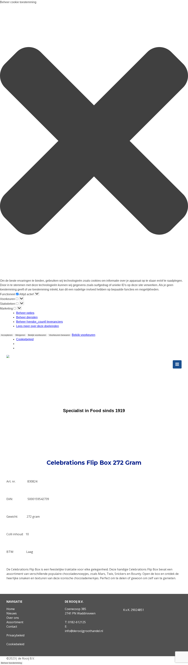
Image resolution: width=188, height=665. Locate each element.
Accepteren (6, 335)
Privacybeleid (15, 635)
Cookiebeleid (25, 339)
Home (10, 609)
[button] (94, 141)
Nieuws (11, 613)
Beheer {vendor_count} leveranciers (39, 321)
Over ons (12, 618)
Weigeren (20, 335)
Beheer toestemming (11, 663)
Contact (11, 627)
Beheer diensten (27, 317)
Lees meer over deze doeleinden (37, 326)
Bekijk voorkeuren (37, 335)
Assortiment (14, 622)
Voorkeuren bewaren (59, 335)
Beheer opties (25, 312)
